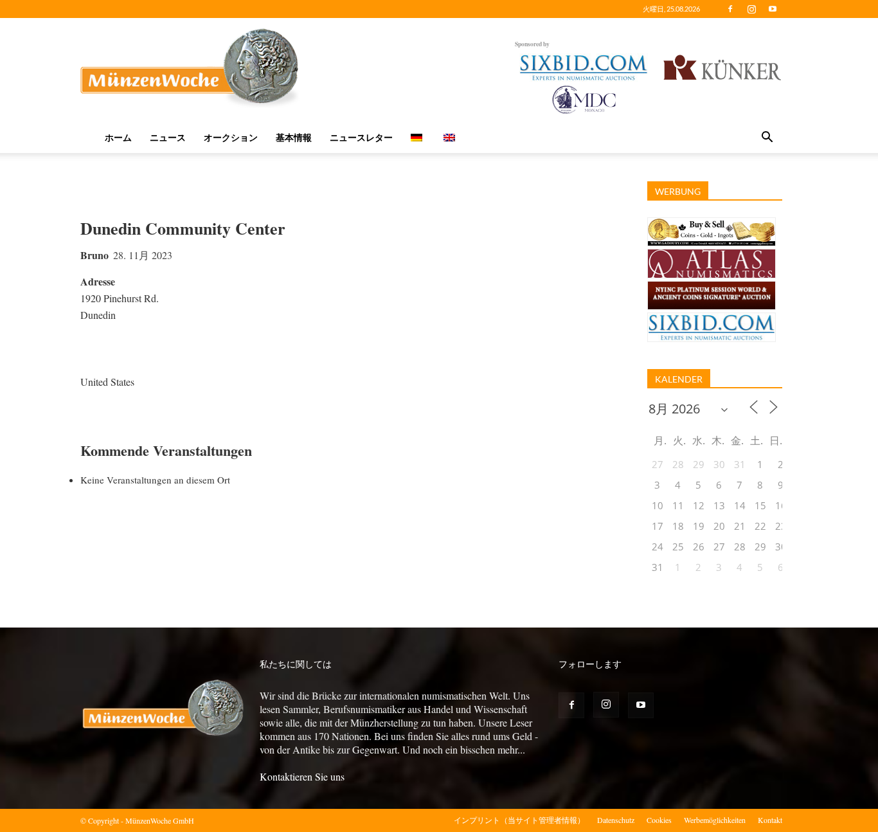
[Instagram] (751, 9)
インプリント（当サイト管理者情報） (519, 820)
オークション (231, 137)
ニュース (168, 137)
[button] (766, 138)
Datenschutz (615, 820)
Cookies (659, 820)
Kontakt (770, 820)
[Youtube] (772, 9)
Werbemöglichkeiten (715, 820)
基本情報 (294, 137)
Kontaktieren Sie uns (302, 776)
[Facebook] (730, 9)
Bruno (94, 255)
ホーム (118, 137)
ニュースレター (361, 137)
